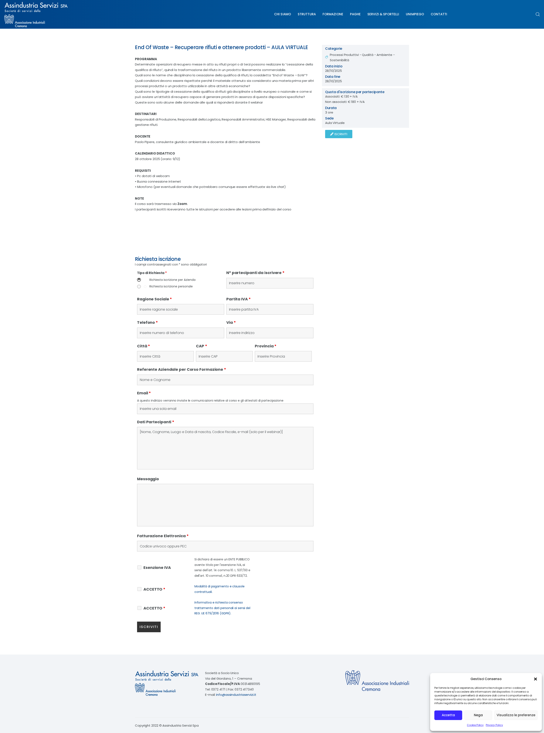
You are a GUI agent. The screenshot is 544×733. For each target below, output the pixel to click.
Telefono (147, 322)
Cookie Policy (475, 725)
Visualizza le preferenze (516, 715)
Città (143, 346)
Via (231, 322)
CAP (201, 346)
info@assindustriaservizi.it (236, 694)
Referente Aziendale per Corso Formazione (181, 369)
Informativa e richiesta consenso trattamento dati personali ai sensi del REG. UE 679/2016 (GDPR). (222, 607)
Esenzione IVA (157, 567)
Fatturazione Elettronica (162, 535)
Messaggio (148, 479)
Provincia (265, 346)
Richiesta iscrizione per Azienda (172, 280)
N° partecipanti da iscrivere (255, 272)
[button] (535, 679)
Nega (478, 715)
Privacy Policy (494, 725)
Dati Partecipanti (155, 422)
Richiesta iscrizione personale (171, 286)
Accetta (448, 715)
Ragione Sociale (154, 299)
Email (144, 393)
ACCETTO (154, 589)
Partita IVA (238, 299)
